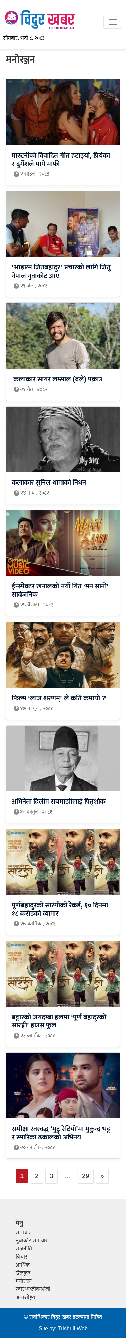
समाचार (23, 1232)
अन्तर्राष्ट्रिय (25, 1297)
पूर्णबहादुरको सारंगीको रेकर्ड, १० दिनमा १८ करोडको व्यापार (60, 909)
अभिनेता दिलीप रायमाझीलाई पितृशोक (59, 802)
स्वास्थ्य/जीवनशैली (33, 1289)
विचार (21, 1257)
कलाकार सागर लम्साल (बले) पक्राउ (57, 379)
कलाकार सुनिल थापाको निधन (49, 483)
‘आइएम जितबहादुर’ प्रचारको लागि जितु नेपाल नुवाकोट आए (61, 271)
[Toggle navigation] (112, 22)
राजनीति (24, 1248)
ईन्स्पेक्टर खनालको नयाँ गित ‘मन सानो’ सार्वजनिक (60, 590)
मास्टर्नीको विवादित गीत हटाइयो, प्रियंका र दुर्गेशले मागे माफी (61, 160)
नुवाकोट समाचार (32, 1240)
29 (85, 1176)
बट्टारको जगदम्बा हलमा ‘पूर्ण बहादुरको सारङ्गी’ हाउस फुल (59, 1021)
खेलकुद (23, 1273)
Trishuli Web (73, 1328)
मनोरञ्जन (24, 1281)
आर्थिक (23, 1265)
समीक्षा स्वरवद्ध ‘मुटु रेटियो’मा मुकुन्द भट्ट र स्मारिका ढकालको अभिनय (61, 1133)
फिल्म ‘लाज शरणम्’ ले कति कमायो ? (59, 698)
